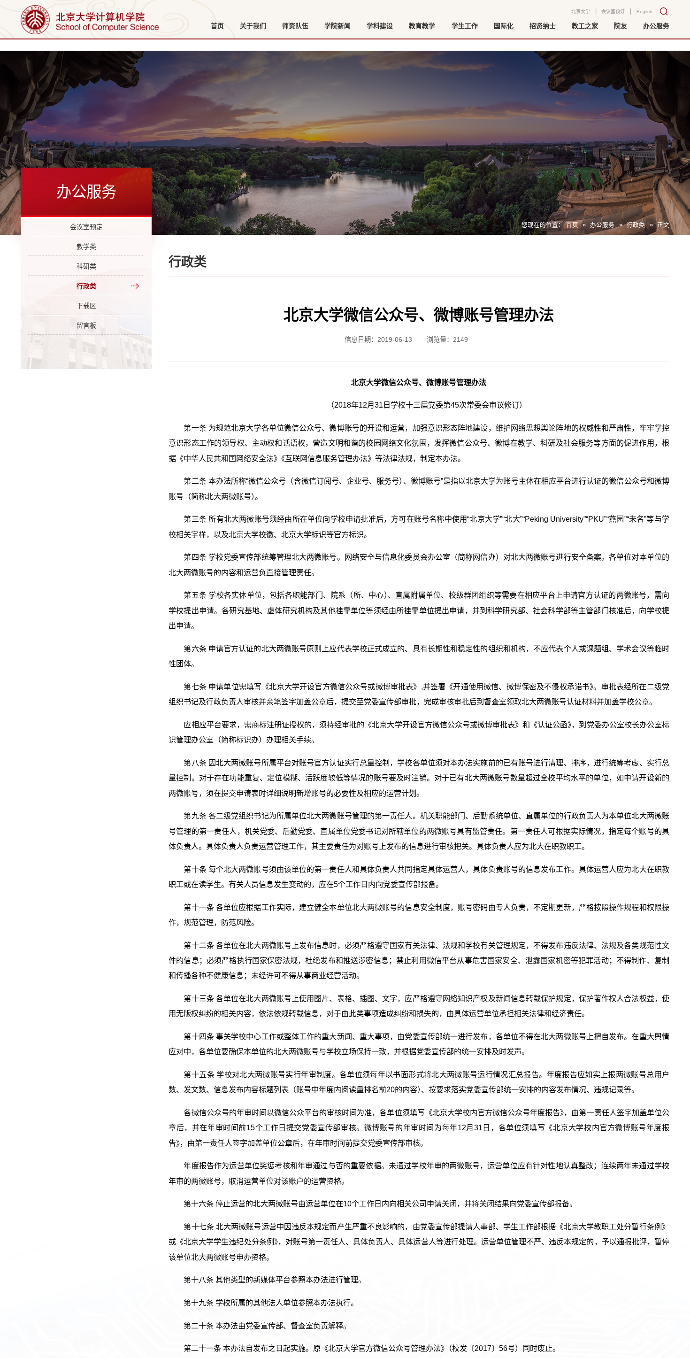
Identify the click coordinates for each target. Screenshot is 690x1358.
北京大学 (566, 15)
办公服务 (602, 225)
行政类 (636, 225)
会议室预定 (86, 229)
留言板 (86, 356)
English (642, 15)
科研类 (86, 280)
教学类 (86, 255)
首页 (572, 225)
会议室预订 (605, 15)
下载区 (86, 331)
